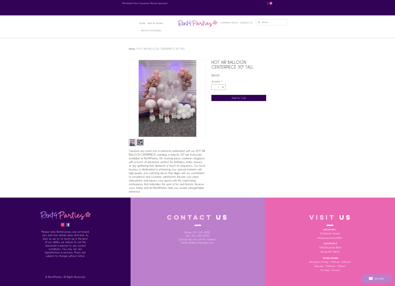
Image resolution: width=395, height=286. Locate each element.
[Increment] (223, 87)
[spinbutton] (218, 87)
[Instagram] (62, 225)
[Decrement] (214, 87)
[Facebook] (68, 225)
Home (132, 48)
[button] (269, 3)
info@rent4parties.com (200, 242)
